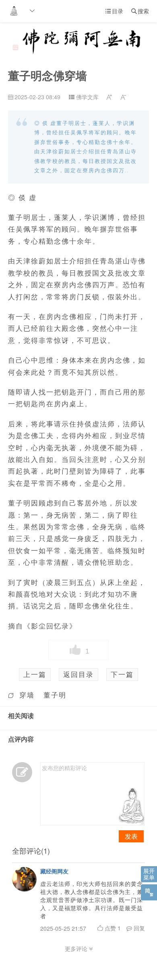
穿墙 (27, 695)
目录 (114, 11)
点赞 (112, 928)
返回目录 (78, 674)
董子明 (54, 695)
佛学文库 (87, 97)
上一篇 (34, 674)
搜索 (140, 11)
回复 (138, 928)
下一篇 (122, 674)
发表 (131, 836)
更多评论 (77, 948)
